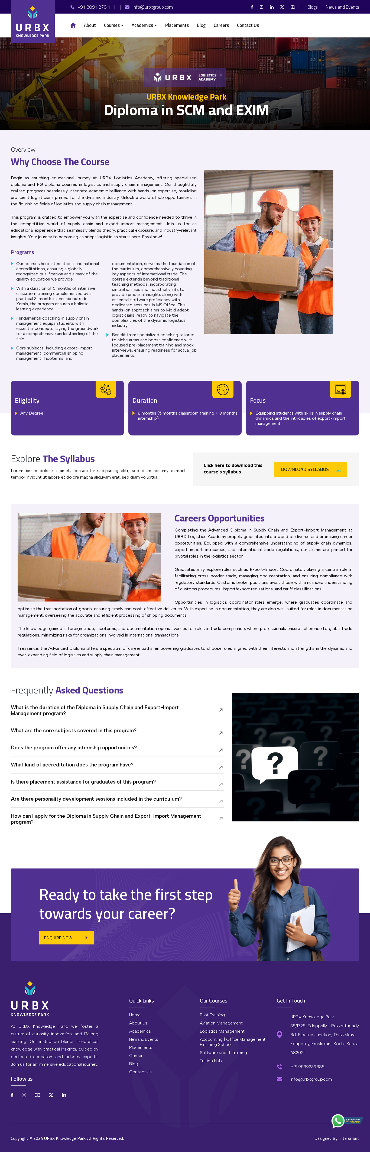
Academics (140, 1031)
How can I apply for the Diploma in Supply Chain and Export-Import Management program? (106, 819)
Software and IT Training (223, 1052)
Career (135, 1055)
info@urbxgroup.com (311, 1079)
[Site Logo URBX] (33, 21)
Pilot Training (212, 1014)
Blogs (312, 7)
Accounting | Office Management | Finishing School (234, 1042)
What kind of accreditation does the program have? (72, 765)
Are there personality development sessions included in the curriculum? (96, 799)
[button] (114, 25)
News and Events (342, 7)
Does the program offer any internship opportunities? (74, 747)
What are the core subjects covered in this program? (74, 730)
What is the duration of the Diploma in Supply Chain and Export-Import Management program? (95, 710)
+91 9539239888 (307, 1066)
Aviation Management (221, 1023)
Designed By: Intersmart (336, 1138)
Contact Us (140, 1071)
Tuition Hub (211, 1060)
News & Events (143, 1039)
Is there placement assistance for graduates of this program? (83, 782)
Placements (140, 1047)
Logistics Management (222, 1031)
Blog (133, 1063)
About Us (138, 1023)
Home (135, 1014)
